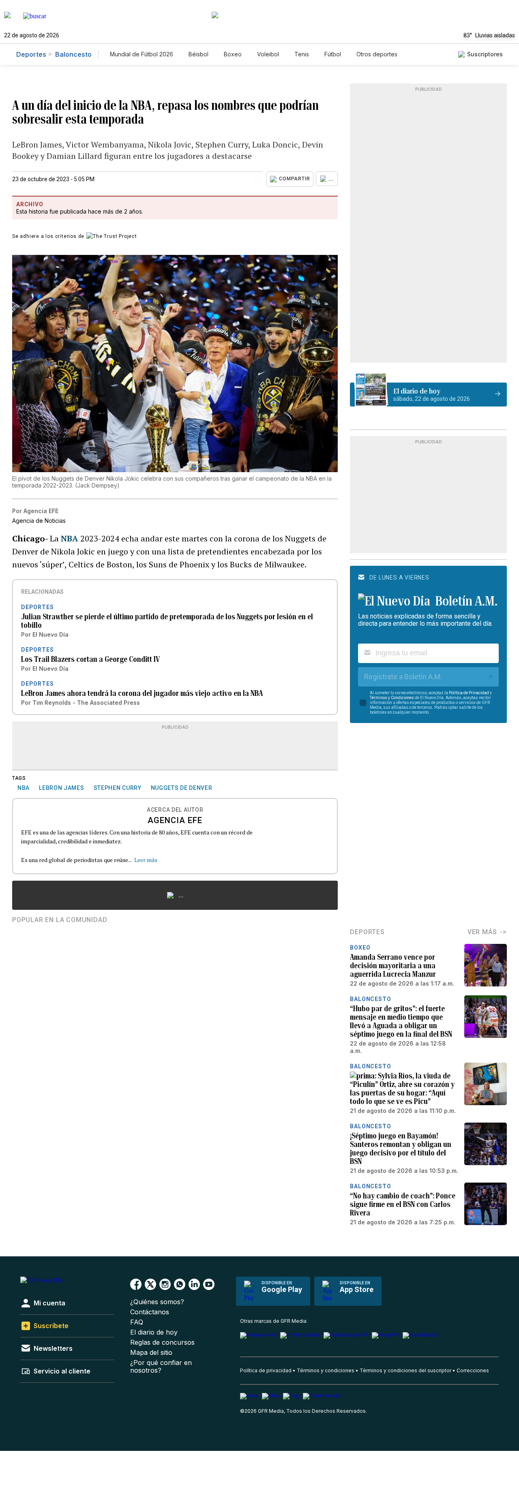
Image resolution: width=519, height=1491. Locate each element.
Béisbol (198, 54)
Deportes (31, 54)
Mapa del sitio (151, 1352)
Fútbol (332, 54)
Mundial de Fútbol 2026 (141, 54)
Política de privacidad (266, 1370)
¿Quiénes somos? (157, 1302)
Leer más (145, 860)
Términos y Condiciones (392, 697)
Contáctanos (149, 1312)
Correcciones (473, 1370)
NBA (70, 538)
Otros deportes (376, 54)
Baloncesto (73, 54)
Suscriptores (485, 54)
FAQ (136, 1322)
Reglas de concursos (162, 1342)
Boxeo (233, 54)
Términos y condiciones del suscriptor (405, 1370)
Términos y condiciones (325, 1370)
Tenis (301, 54)
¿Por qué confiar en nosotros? (161, 1366)
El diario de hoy (154, 1332)
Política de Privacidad (469, 693)
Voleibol (268, 54)
